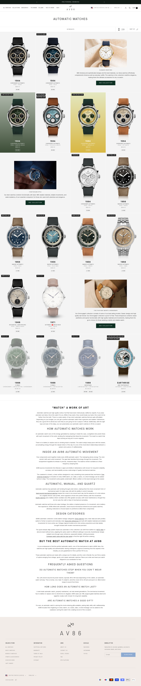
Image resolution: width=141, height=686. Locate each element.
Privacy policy (38, 656)
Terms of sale (38, 653)
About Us (63, 647)
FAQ (61, 656)
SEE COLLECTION (105, 83)
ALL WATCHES (7, 7)
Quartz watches (40, 498)
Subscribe (128, 654)
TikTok (85, 653)
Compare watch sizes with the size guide (59, 536)
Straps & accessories (12, 656)
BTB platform (64, 660)
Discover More (10, 660)
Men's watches (10, 650)
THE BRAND (34, 7)
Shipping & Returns (40, 647)
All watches (9, 647)
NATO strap (100, 529)
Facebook (86, 647)
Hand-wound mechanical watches (46, 493)
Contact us (63, 650)
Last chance (9, 663)
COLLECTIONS (16, 7)
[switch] (123, 29)
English (117, 7)
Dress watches (79, 518)
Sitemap (36, 660)
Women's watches (11, 653)
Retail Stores (64, 653)
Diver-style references (72, 521)
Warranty (37, 650)
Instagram (87, 650)
